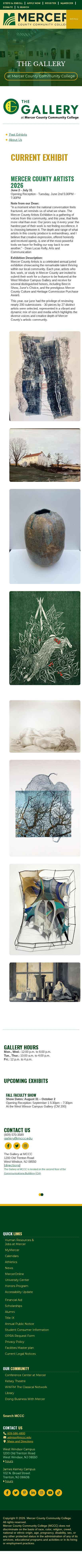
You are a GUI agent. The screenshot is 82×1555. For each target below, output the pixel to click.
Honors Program (16, 1286)
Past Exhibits (18, 134)
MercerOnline (14, 1274)
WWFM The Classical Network (26, 1387)
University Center (17, 1280)
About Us (15, 140)
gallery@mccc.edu (18, 1138)
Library (9, 1393)
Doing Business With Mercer (25, 1399)
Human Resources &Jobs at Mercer (19, 1242)
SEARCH (24, 7)
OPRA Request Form (20, 1336)
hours (9, 1461)
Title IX (9, 1318)
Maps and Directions (20, 1441)
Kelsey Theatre (15, 1381)
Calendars (12, 1256)
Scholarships (13, 1306)
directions (12, 1165)
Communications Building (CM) (22, 1173)
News (9, 1268)
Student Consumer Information (27, 1330)
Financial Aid (13, 1300)
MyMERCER (67, 3)
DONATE (8, 7)
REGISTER (50, 3)
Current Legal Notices (20, 1354)
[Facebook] (7, 1492)
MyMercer (12, 1250)
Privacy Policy (14, 1342)
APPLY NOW (34, 3)
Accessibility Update (19, 1292)
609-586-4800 (16, 1433)
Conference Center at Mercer (25, 1375)
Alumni (10, 1312)
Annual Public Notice (19, 1324)
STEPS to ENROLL (13, 3)
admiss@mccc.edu (19, 1437)
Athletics (11, 1262)
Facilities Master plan (19, 1348)
